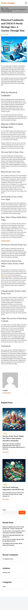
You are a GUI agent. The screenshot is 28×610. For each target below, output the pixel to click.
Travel (7, 34)
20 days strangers (8, 3)
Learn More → (7, 393)
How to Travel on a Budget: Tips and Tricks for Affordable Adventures (13, 540)
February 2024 (6, 572)
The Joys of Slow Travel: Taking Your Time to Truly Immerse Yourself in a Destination (13, 438)
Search (4, 509)
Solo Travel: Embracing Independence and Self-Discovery (13, 488)
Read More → (6, 452)
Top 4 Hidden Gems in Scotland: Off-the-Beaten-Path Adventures (12, 544)
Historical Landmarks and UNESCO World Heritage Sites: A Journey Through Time (13, 527)
